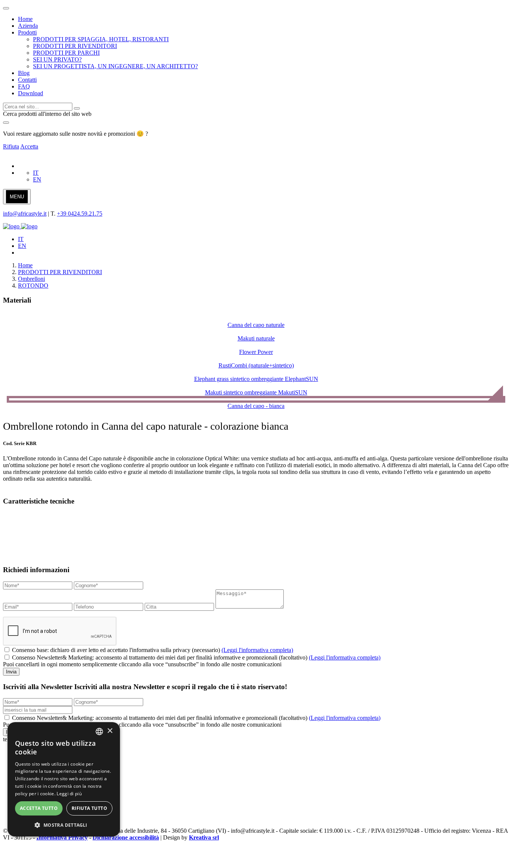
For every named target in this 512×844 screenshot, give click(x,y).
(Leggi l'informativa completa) (257, 650)
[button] (63, 824)
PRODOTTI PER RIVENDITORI (60, 272)
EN (37, 179)
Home (25, 265)
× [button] (109, 731)
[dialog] (63, 779)
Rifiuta (11, 146)
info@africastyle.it (24, 213)
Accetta (29, 146)
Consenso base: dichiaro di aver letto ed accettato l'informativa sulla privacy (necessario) (152, 650)
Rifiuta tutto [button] (89, 808)
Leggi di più (69, 793)
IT (36, 172)
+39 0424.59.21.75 (79, 213)
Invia (11, 672)
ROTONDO (33, 285)
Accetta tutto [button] (39, 808)
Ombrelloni (31, 279)
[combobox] (99, 731)
